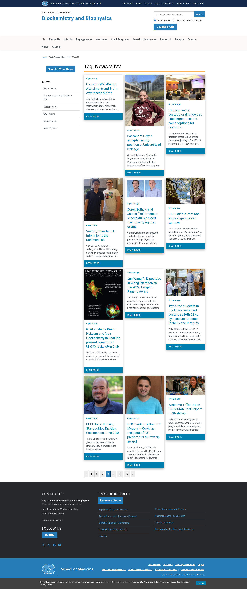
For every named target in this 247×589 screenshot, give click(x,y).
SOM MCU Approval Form (112, 529)
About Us (54, 39)
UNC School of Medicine (56, 12)
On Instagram (48, 544)
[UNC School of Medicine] (67, 569)
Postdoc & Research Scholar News (57, 97)
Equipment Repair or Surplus (113, 509)
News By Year (50, 128)
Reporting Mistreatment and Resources (174, 529)
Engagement (84, 39)
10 (120, 473)
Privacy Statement (185, 564)
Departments (168, 3)
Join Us (68, 39)
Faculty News (50, 88)
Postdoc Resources (144, 39)
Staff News (49, 114)
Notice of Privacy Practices (114, 570)
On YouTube (59, 544)
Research (166, 39)
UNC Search (198, 3)
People (179, 39)
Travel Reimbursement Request (170, 509)
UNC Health (154, 564)
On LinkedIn (54, 544)
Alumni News (50, 121)
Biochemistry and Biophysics (77, 18)
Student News (50, 106)
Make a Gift (166, 26)
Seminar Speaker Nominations (114, 523)
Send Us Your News (60, 69)
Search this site (163, 20)
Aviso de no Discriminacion (192, 570)
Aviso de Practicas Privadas (140, 570)
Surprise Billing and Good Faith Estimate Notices (183, 575)
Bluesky (49, 534)
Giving (56, 46)
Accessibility (128, 3)
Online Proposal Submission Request (118, 516)
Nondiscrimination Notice (166, 570)
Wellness (101, 39)
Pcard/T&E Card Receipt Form (170, 516)
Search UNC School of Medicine (189, 20)
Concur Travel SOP (164, 522)
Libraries (148, 3)
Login (201, 564)
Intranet (168, 564)
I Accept (200, 583)
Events (139, 3)
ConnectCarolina (183, 3)
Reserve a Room (110, 500)
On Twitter (43, 544)
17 (127, 473)
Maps (157, 3)
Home (43, 39)
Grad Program (120, 39)
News (45, 46)
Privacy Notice (46, 585)
